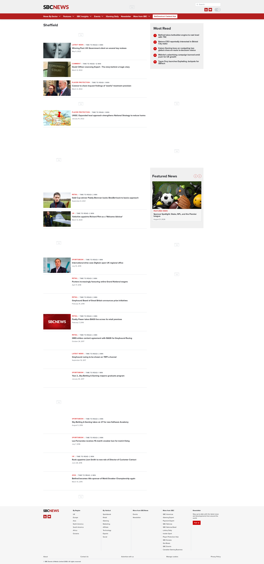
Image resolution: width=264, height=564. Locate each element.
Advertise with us (127, 556)
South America (78, 527)
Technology (107, 530)
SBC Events (167, 546)
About (45, 556)
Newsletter (126, 16)
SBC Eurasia (167, 540)
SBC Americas (168, 514)
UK (74, 514)
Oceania (76, 533)
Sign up (196, 522)
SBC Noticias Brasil (169, 527)
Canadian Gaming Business (172, 549)
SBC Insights (83, 16)
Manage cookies (172, 556)
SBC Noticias (167, 524)
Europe (75, 517)
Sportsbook (107, 514)
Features (67, 16)
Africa (75, 530)
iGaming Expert (168, 517)
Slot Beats (166, 543)
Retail (105, 517)
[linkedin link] (206, 9)
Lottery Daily (167, 530)
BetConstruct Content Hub (165, 16)
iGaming (106, 521)
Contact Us (84, 556)
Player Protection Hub (171, 537)
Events (97, 16)
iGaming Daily (112, 16)
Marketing (106, 524)
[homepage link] (56, 7)
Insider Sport (167, 533)
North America (78, 524)
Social (105, 537)
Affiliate (105, 527)
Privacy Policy (216, 556)
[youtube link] (210, 9)
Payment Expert (168, 521)
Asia (74, 521)
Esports (105, 533)
